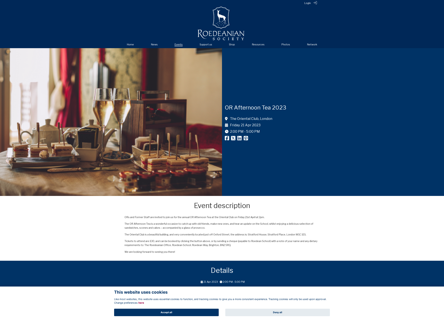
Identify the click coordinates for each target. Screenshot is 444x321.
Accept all (166, 312)
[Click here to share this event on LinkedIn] (239, 139)
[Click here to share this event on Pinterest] (246, 139)
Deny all (277, 312)
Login (307, 3)
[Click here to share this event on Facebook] (227, 139)
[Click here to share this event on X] (233, 139)
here (141, 302)
